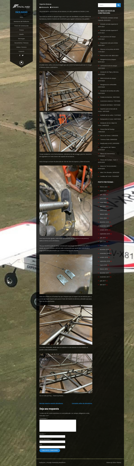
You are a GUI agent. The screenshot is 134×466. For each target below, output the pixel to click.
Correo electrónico (45, 439)
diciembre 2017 (104, 273)
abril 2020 (103, 206)
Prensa (21, 30)
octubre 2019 (104, 230)
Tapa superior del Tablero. (108, 147)
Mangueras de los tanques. (108, 59)
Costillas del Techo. (106, 176)
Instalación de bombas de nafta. (109, 91)
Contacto (21, 51)
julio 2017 (103, 281)
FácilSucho (21, 12)
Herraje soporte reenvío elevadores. (51, 403)
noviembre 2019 (104, 226)
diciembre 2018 (104, 249)
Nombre (42, 434)
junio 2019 (103, 241)
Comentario (43, 418)
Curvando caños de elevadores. (82, 403)
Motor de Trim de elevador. (108, 166)
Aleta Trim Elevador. (106, 172)
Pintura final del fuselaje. (107, 129)
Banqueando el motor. (107, 119)
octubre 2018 (104, 257)
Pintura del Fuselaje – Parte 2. (109, 160)
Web (40, 444)
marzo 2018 (103, 265)
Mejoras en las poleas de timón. (109, 49)
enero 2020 (103, 218)
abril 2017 (103, 285)
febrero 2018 (104, 269)
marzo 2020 (103, 210)
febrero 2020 (104, 214)
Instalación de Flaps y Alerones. (109, 72)
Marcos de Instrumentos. (107, 153)
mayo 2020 (103, 202)
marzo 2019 (103, 245)
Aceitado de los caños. (107, 115)
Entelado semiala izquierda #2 (109, 24)
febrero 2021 (104, 187)
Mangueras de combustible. (108, 84)
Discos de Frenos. (105, 135)
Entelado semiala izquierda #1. (109, 30)
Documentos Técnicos (21, 43)
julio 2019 (103, 238)
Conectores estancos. (106, 101)
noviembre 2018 (104, 253)
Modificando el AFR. (106, 143)
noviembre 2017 (104, 277)
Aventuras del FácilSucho (21, 21)
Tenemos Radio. (105, 139)
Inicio (21, 17)
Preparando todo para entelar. (109, 43)
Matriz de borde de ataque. (108, 78)
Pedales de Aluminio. (106, 97)
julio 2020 (103, 194)
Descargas (21, 38)
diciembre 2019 (104, 222)
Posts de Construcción (21, 26)
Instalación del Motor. (106, 105)
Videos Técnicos (21, 47)
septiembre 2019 (105, 234)
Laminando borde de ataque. (108, 66)
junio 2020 (103, 198)
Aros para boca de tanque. (108, 37)
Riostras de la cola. (105, 55)
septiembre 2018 (105, 261)
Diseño (21, 34)
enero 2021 (103, 191)
